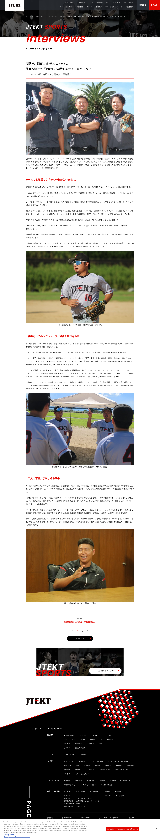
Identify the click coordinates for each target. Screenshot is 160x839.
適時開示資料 (68, 801)
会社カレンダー (105, 770)
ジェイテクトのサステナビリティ (120, 780)
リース (101, 744)
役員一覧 (87, 765)
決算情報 (67, 798)
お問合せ (154, 5)
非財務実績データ (70, 785)
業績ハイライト (95, 791)
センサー (67, 744)
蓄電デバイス (79, 744)
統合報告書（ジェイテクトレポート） (88, 801)
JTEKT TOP (29, 16)
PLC (103, 735)
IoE (110, 735)
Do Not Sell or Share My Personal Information (122, 829)
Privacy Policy (9, 835)
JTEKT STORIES (68, 2)
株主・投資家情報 (127, 7)
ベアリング (82, 735)
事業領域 (97, 765)
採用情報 (143, 5)
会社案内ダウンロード (122, 770)
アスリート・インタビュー (56, 16)
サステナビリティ (111, 7)
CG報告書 (102, 780)
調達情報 (67, 770)
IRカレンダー (80, 791)
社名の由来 (67, 765)
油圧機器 (83, 739)
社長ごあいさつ (69, 761)
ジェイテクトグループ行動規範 (118, 761)
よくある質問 (120, 796)
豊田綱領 (78, 770)
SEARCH (117, 2)
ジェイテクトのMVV (67, 7)
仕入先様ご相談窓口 (107, 785)
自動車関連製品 (69, 735)
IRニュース (67, 791)
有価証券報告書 (69, 804)
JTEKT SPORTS (81, 2)
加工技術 (91, 744)
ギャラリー (67, 774)
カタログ (67, 748)
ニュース (90, 7)
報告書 (78, 804)
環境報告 (67, 780)
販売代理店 (130, 765)
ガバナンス (90, 780)
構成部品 (110, 739)
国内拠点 (108, 765)
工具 (73, 739)
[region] (80, 829)
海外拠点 (119, 765)
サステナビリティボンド (84, 798)
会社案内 (99, 7)
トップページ (36, 729)
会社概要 (82, 761)
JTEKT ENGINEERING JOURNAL (100, 2)
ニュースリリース (70, 754)
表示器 (92, 739)
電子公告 (108, 796)
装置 (65, 739)
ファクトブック (81, 806)
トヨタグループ (90, 770)
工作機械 (94, 735)
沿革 (77, 765)
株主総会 (118, 791)
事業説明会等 (68, 806)
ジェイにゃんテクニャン (84, 774)
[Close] (156, 828)
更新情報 (83, 754)
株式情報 (107, 791)
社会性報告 (78, 780)
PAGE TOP (29, 816)
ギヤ (101, 739)
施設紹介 (131, 818)
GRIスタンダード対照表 (88, 785)
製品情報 (80, 7)
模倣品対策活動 (80, 748)
